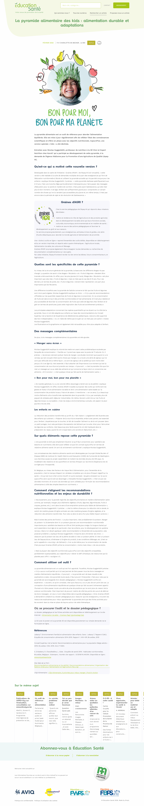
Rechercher (97, 5)
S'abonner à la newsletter (87, 755)
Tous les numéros (79, 13)
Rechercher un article (98, 13)
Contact (107, 5)
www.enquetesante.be (42, 657)
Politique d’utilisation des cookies (45, 800)
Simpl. (127, 800)
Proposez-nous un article (119, 13)
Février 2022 (48, 43)
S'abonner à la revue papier (58, 755)
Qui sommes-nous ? (62, 13)
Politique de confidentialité (24, 800)
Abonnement (121, 5)
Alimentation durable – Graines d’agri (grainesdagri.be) (63, 615)
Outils (91, 43)
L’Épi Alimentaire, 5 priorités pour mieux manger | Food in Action (73, 673)
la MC (82, 43)
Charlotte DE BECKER (70, 43)
